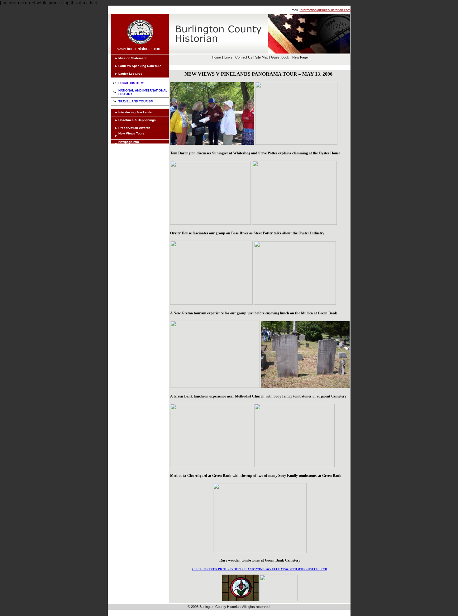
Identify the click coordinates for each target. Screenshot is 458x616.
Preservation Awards (134, 127)
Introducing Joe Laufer (135, 112)
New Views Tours (131, 133)
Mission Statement (132, 58)
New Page (300, 57)
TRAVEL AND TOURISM (135, 101)
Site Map (261, 57)
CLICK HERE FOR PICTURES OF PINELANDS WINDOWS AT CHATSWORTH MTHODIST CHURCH (259, 569)
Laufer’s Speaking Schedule (139, 66)
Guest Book (280, 57)
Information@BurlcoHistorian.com (325, 10)
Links (228, 57)
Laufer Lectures (130, 73)
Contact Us (243, 57)
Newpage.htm (128, 141)
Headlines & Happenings (137, 120)
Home (216, 57)
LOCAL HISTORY (131, 83)
